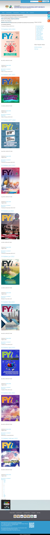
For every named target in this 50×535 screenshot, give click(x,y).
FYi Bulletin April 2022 (8, 348)
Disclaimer (33, 512)
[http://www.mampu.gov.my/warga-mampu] (35, 516)
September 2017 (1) (40, 28)
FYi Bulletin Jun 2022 (7, 256)
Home (3, 12)
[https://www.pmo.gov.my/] (18, 516)
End (4, 496)
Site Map (38, 512)
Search (40, 1)
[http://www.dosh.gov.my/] (28, 516)
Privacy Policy (12, 512)
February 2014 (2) (39, 37)
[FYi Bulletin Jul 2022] (10, 226)
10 (4, 494)
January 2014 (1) (39, 38)
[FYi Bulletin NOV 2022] (10, 44)
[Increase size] (5, 508)
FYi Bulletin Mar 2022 (8, 393)
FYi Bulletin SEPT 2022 (8, 120)
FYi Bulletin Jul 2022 (7, 211)
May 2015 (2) (38, 32)
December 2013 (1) (40, 39)
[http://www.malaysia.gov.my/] (15, 516)
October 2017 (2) (39, 27)
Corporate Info (9, 12)
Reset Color (6, 504)
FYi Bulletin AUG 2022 (8, 165)
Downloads (23, 12)
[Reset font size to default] (7, 508)
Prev (4, 482)
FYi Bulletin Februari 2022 (9, 438)
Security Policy (19, 512)
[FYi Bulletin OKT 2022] (10, 89)
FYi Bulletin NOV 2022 (8, 29)
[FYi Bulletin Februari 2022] (10, 453)
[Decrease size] (8, 508)
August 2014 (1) (39, 34)
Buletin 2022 (8, 65)
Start (5, 480)
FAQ (27, 12)
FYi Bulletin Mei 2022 (8, 302)
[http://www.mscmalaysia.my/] (21, 516)
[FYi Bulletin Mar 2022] (10, 408)
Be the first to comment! (6, 69)
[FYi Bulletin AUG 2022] (10, 180)
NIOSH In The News (15, 18)
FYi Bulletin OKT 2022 (8, 75)
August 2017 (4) (39, 29)
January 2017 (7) (39, 30)
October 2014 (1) (39, 33)
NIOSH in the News (38, 47)
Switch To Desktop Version (25, 534)
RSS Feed (36, 49)
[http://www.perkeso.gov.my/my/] (31, 516)
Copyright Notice (26, 512)
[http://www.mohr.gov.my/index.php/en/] (25, 516)
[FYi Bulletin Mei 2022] (10, 317)
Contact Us (32, 12)
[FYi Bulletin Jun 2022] (10, 271)
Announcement (16, 12)
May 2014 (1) (38, 35)
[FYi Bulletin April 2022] (10, 362)
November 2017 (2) (40, 26)
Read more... (3, 70)
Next (5, 495)
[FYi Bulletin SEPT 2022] (10, 135)
